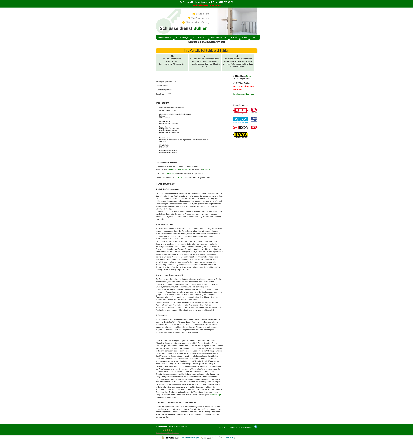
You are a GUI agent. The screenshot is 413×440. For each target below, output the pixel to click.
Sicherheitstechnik (219, 37)
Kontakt (254, 37)
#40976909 (171, 174)
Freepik (170, 169)
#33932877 (179, 178)
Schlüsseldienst (165, 37)
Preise (244, 37)
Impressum (231, 427)
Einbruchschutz (199, 37)
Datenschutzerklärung (244, 427)
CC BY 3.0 (206, 169)
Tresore (234, 37)
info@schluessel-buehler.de (243, 94)
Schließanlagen (182, 37)
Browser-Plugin (215, 395)
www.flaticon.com (184, 169)
